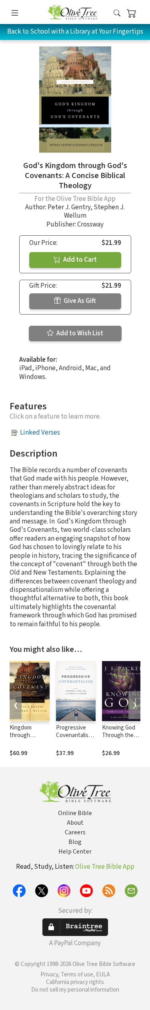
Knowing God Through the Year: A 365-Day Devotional (121, 739)
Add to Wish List (79, 333)
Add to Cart (79, 260)
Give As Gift (79, 301)
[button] (117, 13)
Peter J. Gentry (69, 207)
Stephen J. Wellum (94, 211)
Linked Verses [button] (40, 432)
